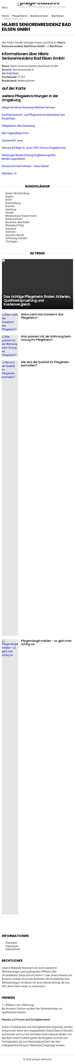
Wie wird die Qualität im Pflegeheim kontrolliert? (45, 363)
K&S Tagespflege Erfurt (15, 133)
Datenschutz (12, 949)
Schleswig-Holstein (16, 238)
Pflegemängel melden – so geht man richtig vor (46, 642)
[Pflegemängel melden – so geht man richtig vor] (10, 776)
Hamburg (11, 209)
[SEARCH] (71, 5)
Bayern (9, 196)
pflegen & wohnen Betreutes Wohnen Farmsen (29, 107)
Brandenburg (13, 203)
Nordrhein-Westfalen (17, 222)
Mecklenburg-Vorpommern (21, 215)
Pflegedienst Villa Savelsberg (19, 125)
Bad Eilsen (13, 73)
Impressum (12, 946)
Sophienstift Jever (13, 140)
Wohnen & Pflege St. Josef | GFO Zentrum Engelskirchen (34, 147)
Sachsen (10, 231)
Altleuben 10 (9, 173)
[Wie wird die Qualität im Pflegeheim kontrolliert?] (10, 498)
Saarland (10, 228)
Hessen (10, 212)
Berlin (9, 199)
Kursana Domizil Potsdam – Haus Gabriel (25, 166)
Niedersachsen (14, 218)
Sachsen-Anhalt (15, 235)
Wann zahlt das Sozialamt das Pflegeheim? (42, 316)
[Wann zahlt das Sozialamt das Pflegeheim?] (10, 322)
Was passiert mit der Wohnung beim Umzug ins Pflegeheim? (46, 338)
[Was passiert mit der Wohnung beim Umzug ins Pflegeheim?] (10, 346)
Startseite (11, 942)
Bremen (10, 206)
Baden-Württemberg (17, 193)
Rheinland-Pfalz (15, 225)
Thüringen (11, 241)
